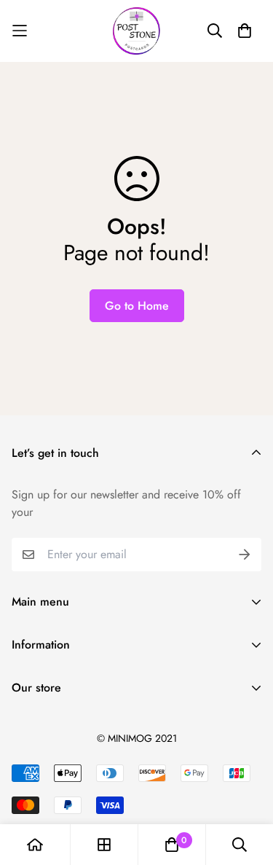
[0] (172, 844)
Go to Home (137, 305)
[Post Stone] (136, 31)
